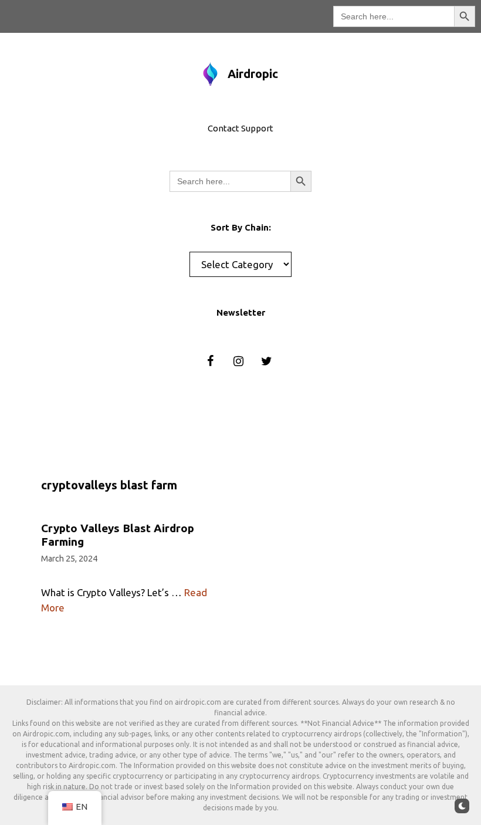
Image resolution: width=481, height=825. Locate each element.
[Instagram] (238, 361)
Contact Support (240, 128)
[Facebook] (210, 361)
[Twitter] (266, 361)
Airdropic (253, 73)
